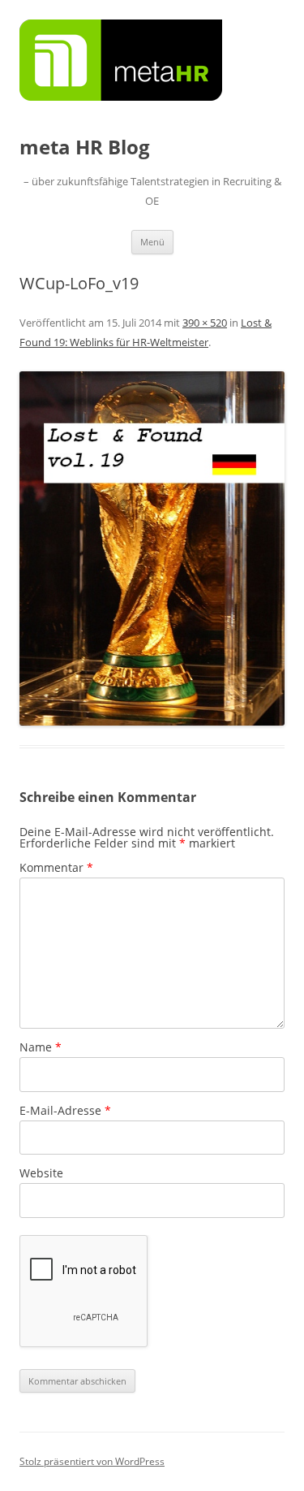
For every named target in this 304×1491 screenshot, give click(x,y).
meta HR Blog (84, 147)
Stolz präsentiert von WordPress (92, 1461)
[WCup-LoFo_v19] (152, 548)
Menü (152, 242)
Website (41, 1173)
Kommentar (56, 867)
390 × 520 (204, 322)
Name (40, 1047)
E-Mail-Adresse (65, 1110)
